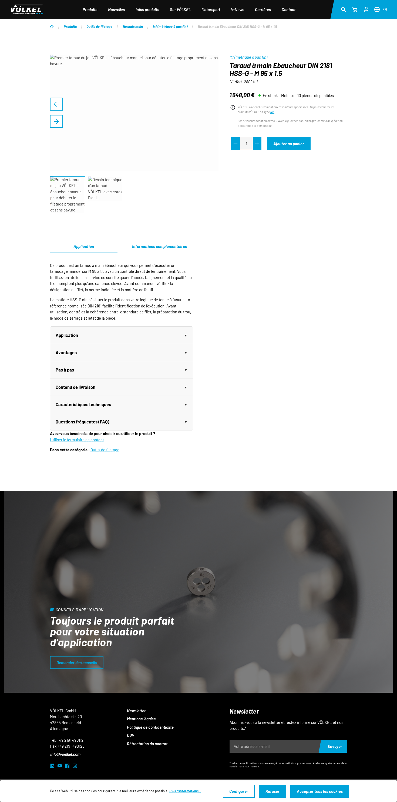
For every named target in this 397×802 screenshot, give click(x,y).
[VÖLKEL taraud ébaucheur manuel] (134, 113)
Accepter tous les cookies (320, 791)
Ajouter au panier (288, 143)
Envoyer (335, 746)
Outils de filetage (104, 449)
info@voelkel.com (65, 754)
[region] (134, 134)
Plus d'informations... (185, 791)
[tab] (159, 246)
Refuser (272, 791)
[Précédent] (56, 104)
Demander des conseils (76, 662)
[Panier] (355, 9)
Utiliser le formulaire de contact (77, 439)
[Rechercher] (343, 9)
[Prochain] (56, 121)
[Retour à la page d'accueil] (27, 9)
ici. (272, 112)
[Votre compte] (366, 8)
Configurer (238, 791)
